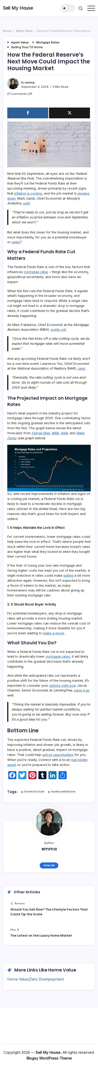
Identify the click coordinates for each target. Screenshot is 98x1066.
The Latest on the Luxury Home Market (41, 935)
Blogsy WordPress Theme (49, 1058)
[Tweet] (69, 113)
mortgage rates (36, 272)
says (81, 368)
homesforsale (34, 791)
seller (16, 242)
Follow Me (49, 865)
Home (7, 31)
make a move (53, 633)
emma (29, 82)
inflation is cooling (28, 193)
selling (68, 575)
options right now (62, 685)
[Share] (27, 113)
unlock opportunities (57, 755)
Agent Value (24, 31)
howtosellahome (63, 791)
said (26, 203)
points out (58, 329)
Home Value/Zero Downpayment (35, 979)
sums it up (81, 690)
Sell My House (18, 8)
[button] (68, 8)
